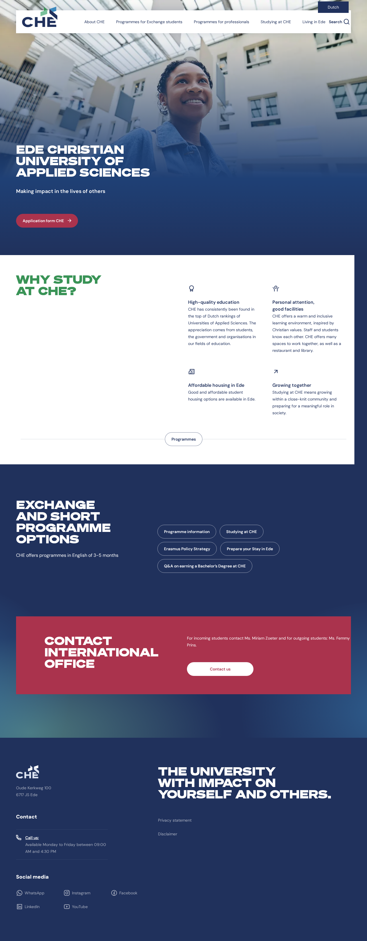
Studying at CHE (276, 21)
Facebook (128, 892)
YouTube (80, 906)
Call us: (32, 837)
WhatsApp (34, 892)
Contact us (220, 669)
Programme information (187, 531)
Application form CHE (43, 220)
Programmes (183, 439)
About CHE (94, 21)
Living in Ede (313, 21)
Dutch (333, 7)
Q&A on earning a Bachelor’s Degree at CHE (205, 566)
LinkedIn (32, 906)
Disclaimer (167, 834)
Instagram (81, 892)
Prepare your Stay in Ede (250, 548)
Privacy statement (175, 820)
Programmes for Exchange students (149, 21)
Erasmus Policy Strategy (187, 548)
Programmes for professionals (221, 21)
